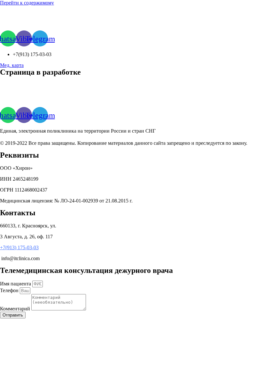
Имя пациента (16, 283)
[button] (12, 65)
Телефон (10, 290)
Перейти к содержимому (27, 2)
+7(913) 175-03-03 (19, 247)
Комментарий (15, 308)
